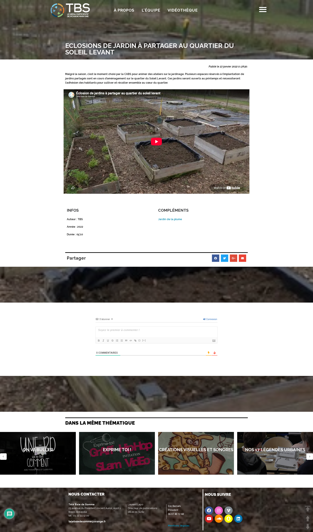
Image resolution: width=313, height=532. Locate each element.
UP (307, 518)
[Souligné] (108, 341)
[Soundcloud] (219, 519)
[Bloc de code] (130, 341)
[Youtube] (209, 519)
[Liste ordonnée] (117, 341)
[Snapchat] (228, 519)
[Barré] (112, 341)
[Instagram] (219, 510)
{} (139, 340)
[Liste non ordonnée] (121, 341)
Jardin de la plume (170, 219)
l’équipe (151, 10)
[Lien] (135, 341)
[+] (144, 340)
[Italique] (103, 341)
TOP (307, 508)
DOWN (307, 526)
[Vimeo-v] (228, 510)
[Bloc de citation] (126, 341)
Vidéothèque (183, 10)
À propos (124, 10)
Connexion (211, 319)
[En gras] (99, 341)
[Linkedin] (238, 519)
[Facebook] (209, 510)
